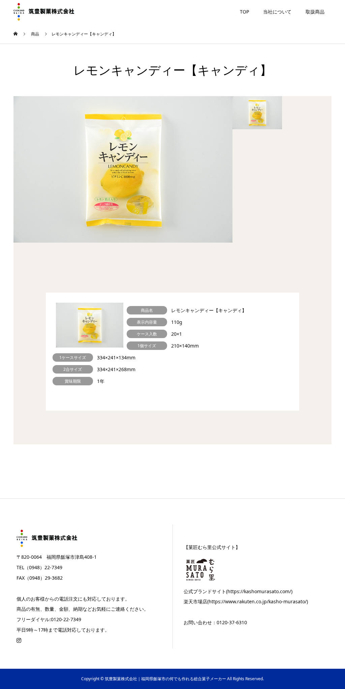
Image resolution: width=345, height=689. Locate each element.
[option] (122, 169)
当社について (277, 11)
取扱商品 (315, 11)
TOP (244, 11)
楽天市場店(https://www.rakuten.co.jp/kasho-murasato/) (246, 601)
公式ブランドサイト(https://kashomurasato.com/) (238, 591)
